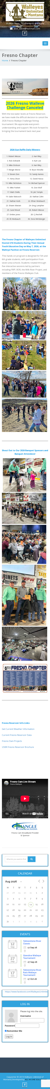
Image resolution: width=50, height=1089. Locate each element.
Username (25, 1016)
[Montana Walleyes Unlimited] (25, 10)
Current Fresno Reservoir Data (17, 735)
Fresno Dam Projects (12, 741)
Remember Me (14, 1031)
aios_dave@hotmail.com (27, 28)
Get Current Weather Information (18, 729)
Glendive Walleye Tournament (32, 956)
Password (10, 1025)
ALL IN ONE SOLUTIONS (36, 1079)
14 (31, 904)
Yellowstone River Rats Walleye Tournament (32, 972)
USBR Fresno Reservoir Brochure (18, 747)
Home (5, 60)
